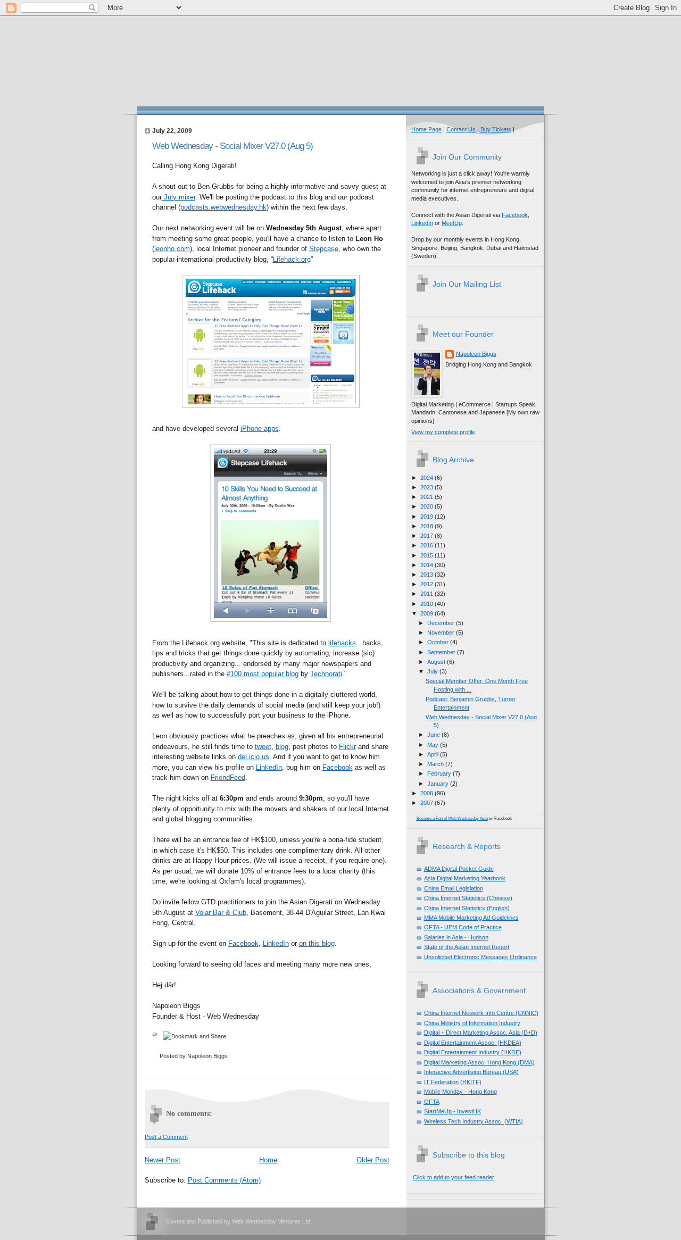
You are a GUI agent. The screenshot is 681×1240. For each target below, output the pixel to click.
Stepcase (323, 249)
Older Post (372, 1160)
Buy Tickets (495, 129)
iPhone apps (259, 428)
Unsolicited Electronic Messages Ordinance (480, 957)
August (437, 662)
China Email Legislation (453, 888)
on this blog (317, 943)
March (436, 764)
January (438, 783)
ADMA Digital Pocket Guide (459, 868)
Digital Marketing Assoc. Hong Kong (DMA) (479, 1062)
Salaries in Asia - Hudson (456, 937)
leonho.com (172, 249)
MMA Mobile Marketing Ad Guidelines (471, 917)
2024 (427, 478)
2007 (427, 803)
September (442, 652)
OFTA (431, 1101)
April (433, 754)
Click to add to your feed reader (453, 1177)
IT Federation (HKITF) (452, 1082)
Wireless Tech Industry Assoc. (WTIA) (473, 1121)
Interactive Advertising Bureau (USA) (471, 1072)
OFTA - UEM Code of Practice (463, 927)
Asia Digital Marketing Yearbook (464, 878)
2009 (427, 613)
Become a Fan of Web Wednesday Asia (452, 818)
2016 (427, 545)
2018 (427, 526)
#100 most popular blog (262, 674)
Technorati (326, 674)
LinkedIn (269, 767)
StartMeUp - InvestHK (452, 1111)
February (440, 773)
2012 (427, 584)
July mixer (178, 197)
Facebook (337, 767)
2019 (427, 516)
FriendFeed (228, 777)
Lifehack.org (292, 259)
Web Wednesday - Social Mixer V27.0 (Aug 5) (232, 146)
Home (268, 1160)
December (441, 623)
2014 (427, 565)
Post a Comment (166, 1137)
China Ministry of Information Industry (472, 1023)
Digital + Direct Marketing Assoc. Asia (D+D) (480, 1032)
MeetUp (452, 223)
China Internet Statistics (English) (467, 908)
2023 (427, 487)
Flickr (347, 747)
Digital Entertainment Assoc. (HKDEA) (472, 1042)
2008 (427, 793)
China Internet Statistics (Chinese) (468, 898)
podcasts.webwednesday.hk (223, 207)
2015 (427, 555)
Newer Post (162, 1160)
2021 (427, 497)
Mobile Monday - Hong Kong (460, 1091)
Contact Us (461, 129)
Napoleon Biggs (476, 354)
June (434, 734)
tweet (263, 747)
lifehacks (342, 643)
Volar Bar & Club (220, 913)
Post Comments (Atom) (224, 1180)
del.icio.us (253, 757)
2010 (427, 604)
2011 (427, 593)
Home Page (426, 129)
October (438, 642)
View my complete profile (443, 432)
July (433, 671)
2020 (427, 506)
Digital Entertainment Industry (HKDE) (472, 1052)
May (433, 745)
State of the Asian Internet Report (466, 947)
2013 (427, 574)
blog (282, 747)
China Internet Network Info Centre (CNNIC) (481, 1013)
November (441, 632)
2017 (427, 535)
